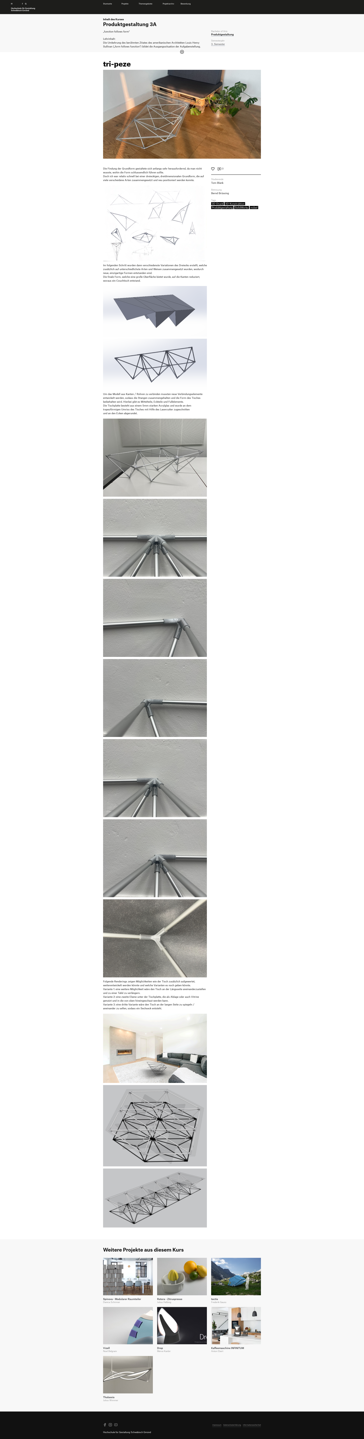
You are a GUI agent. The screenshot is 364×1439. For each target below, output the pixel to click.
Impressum (216, 1425)
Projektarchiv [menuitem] (168, 4)
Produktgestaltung (222, 207)
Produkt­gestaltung (222, 34)
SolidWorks (241, 207)
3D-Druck (217, 203)
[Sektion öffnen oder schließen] (182, 52)
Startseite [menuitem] (107, 4)
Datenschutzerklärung (232, 1425)
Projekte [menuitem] (124, 4)
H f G (23, 7)
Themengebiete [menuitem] (145, 4)
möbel (254, 207)
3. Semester (218, 44)
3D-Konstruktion (234, 203)
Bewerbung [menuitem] (186, 4)
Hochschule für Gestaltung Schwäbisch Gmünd (127, 1432)
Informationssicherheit (252, 1425)
